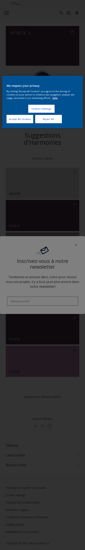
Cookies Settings (41, 108)
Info (55, 97)
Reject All (48, 119)
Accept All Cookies (20, 119)
